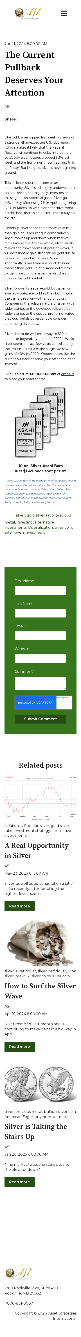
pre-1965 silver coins (33, 976)
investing (25, 522)
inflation (11, 826)
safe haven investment (24, 532)
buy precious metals (52, 1117)
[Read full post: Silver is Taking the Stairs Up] (40, 1084)
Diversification (40, 527)
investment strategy (32, 831)
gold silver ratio (40, 515)
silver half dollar (52, 971)
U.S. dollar (29, 826)
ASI (7, 107)
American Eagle (18, 1117)
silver (20, 515)
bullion (50, 1112)
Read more (19, 906)
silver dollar (25, 971)
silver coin (63, 527)
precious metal (28, 1112)
